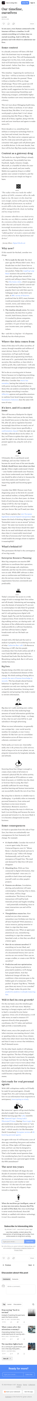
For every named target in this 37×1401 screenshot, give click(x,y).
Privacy (19, 1385)
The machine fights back (12, 1344)
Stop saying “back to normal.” (10, 1311)
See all (5, 1359)
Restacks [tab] (15, 1279)
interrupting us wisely (20, 1099)
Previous (8, 1265)
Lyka (23, 1115)
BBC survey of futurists (20, 295)
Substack (8, 1397)
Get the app (28, 1392)
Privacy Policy (18, 1250)
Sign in (32, 3)
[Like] (4, 24)
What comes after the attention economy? (11, 1328)
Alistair (4, 17)
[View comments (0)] (9, 24)
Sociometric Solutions (10, 399)
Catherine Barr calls (15, 645)
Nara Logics (27, 1121)
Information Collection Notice (22, 1248)
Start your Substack (13, 1392)
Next (30, 1265)
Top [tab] (4, 1304)
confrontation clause (9, 431)
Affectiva (5, 394)
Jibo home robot (15, 282)
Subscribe (25, 3)
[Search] (33, 1304)
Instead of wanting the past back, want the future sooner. (13, 1316)
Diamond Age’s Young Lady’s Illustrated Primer (14, 1120)
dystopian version (23, 1132)
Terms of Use (28, 1246)
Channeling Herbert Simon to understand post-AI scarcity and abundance (13, 1333)
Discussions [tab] (17, 1304)
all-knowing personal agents (18, 1133)
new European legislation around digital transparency (17, 515)
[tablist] (10, 1279)
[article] (18, 1316)
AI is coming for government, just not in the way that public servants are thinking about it (13, 1348)
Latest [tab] (9, 1304)
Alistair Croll (15, 1319)
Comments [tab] (6, 1279)
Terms (25, 1385)
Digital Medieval (19, 243)
